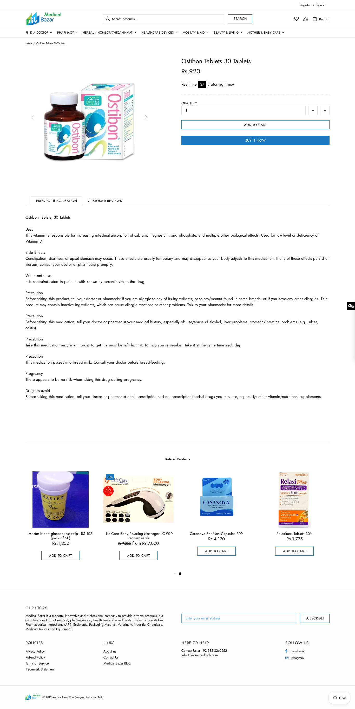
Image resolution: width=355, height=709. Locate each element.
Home (28, 43)
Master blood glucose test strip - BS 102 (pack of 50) (60, 535)
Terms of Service (37, 663)
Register (305, 5)
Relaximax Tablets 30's (294, 533)
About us (109, 651)
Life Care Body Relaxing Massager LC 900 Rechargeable (138, 535)
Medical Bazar (36, 19)
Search (240, 18)
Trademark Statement (40, 669)
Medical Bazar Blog (116, 663)
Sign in (321, 5)
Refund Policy (35, 657)
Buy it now (255, 140)
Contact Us (111, 657)
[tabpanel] (216, 518)
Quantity (189, 103)
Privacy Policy (35, 651)
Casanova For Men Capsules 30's (216, 533)
